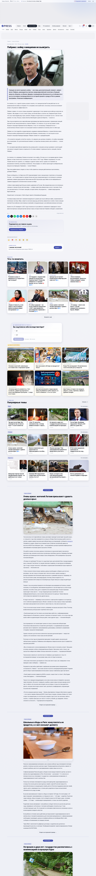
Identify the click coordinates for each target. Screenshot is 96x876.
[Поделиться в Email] (33, 216)
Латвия (7, 29)
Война (26, 29)
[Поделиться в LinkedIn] (21, 216)
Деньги (54, 29)
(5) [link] (43, 283)
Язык (39, 29)
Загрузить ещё (48, 317)
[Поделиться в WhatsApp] (14, 216)
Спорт (67, 29)
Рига (30, 29)
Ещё (70, 25)
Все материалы (85, 406)
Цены (44, 29)
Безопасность (61, 29)
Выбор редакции (56, 25)
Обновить (85, 401)
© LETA (26, 44)
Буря (12, 29)
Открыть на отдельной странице (48, 704)
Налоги (16, 29)
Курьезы (10, 457)
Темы (3, 29)
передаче (70, 541)
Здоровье (49, 29)
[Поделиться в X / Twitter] (11, 216)
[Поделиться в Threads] (30, 216)
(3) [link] (80, 281)
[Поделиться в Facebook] (8, 216)
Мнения (64, 25)
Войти (89, 1)
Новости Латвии (32, 25)
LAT (93, 25)
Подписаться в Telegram (17, 229)
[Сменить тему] (86, 26)
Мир (39, 25)
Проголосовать (19, 339)
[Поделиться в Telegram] (18, 216)
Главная (19, 25)
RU (89, 25)
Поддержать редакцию (80, 1)
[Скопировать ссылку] (36, 216)
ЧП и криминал (46, 25)
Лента (24, 25)
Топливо (34, 29)
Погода (21, 29)
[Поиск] (80, 26)
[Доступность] (93, 1)
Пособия (72, 29)
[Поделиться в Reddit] (24, 216)
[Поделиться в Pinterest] (27, 216)
